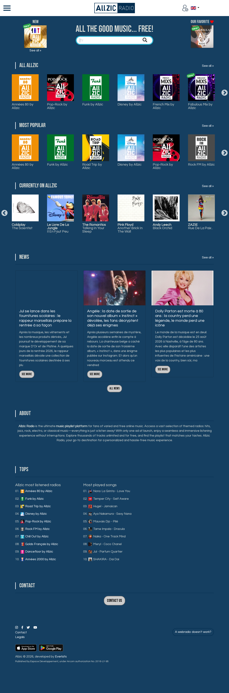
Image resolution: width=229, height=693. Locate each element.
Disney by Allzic (130, 104)
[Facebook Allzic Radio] (22, 627)
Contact (21, 632)
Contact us (114, 600)
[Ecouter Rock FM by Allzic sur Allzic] (95, 208)
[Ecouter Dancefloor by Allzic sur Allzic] (201, 208)
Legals (20, 637)
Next (224, 93)
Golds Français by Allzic (41, 544)
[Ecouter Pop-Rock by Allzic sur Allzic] (60, 208)
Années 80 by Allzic (22, 106)
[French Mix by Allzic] (166, 87)
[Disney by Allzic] (131, 87)
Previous (4, 213)
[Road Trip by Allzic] (95, 147)
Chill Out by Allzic (37, 536)
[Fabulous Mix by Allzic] (201, 87)
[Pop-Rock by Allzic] (60, 87)
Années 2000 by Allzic (40, 559)
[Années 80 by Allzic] (25, 87)
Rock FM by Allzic (201, 164)
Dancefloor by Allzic (39, 551)
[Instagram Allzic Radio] (17, 627)
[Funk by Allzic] (95, 87)
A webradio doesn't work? (193, 632)
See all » (35, 50)
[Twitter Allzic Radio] (29, 627)
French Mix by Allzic (163, 106)
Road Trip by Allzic (92, 166)
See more (27, 374)
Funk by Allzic (92, 104)
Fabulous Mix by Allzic (200, 106)
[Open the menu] (6, 8)
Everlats (61, 656)
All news (114, 388)
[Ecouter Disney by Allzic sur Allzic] (25, 208)
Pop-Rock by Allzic (57, 106)
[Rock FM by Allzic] (201, 147)
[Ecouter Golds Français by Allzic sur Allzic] (166, 208)
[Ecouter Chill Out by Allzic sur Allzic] (131, 208)
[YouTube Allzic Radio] (35, 627)
